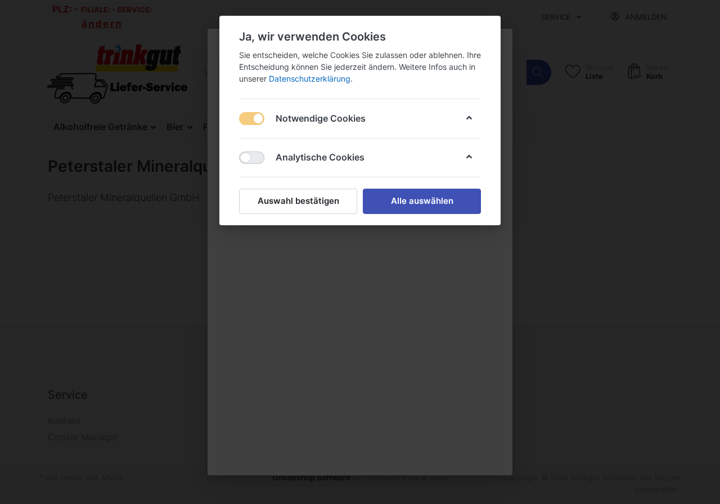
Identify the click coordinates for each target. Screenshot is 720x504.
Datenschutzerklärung (309, 78)
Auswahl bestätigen (298, 200)
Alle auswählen (422, 200)
